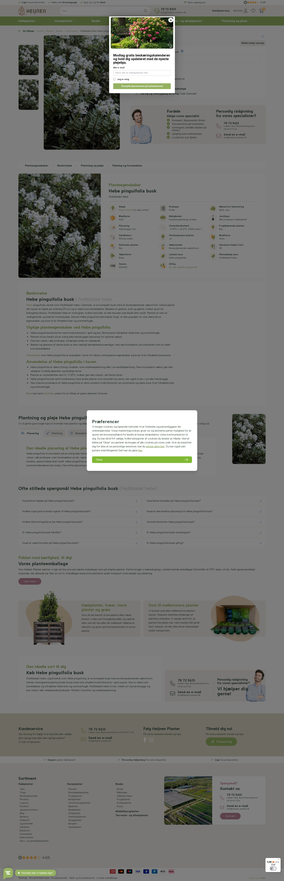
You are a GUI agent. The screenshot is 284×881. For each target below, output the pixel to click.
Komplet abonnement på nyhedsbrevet (142, 86)
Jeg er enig (123, 79)
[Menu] (279, 860)
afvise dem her (155, 446)
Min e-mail (119, 67)
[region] (142, 440)
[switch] (273, 868)
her (140, 450)
